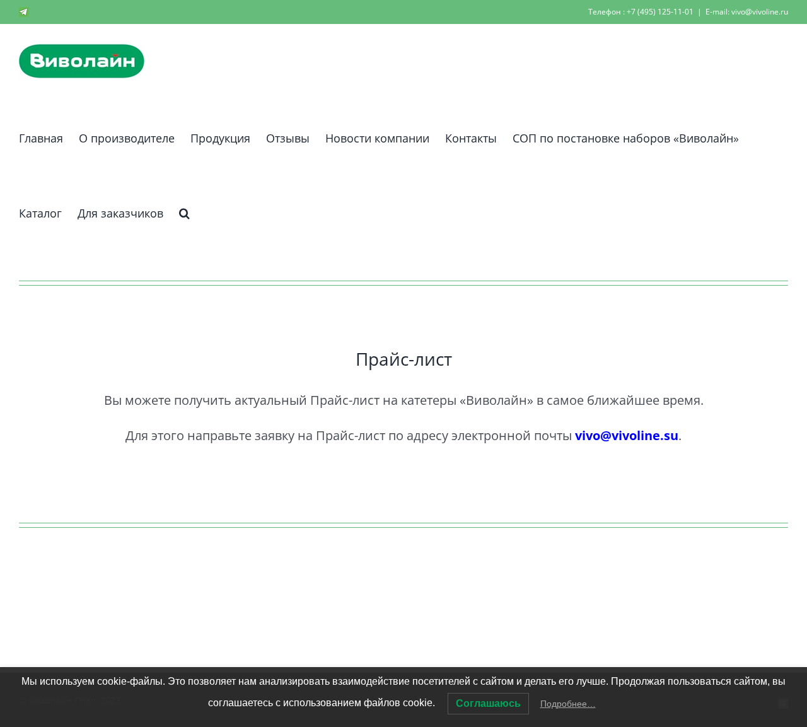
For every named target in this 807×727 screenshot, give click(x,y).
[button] (184, 210)
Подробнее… (568, 704)
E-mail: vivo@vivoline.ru (746, 11)
